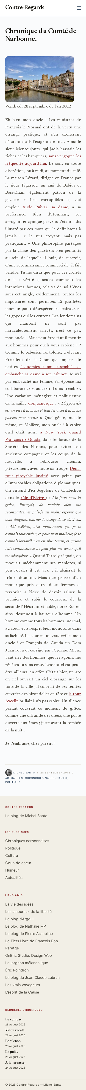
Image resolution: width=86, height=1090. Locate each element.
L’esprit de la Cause (22, 992)
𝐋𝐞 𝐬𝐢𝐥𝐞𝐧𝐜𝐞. (13, 1041)
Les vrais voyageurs (22, 984)
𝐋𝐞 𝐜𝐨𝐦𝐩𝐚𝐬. (13, 1019)
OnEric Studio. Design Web (28, 955)
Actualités (14, 778)
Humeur (12, 870)
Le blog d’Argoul (19, 919)
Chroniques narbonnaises (46, 778)
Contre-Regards (24, 8)
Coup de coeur (18, 863)
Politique (13, 782)
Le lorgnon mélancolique (26, 962)
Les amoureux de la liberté (28, 911)
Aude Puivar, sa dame (45, 207)
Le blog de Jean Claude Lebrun (32, 977)
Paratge (12, 948)
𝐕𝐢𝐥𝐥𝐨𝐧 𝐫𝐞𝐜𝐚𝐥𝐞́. (15, 1030)
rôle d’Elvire (33, 498)
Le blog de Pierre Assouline (29, 933)
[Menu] (79, 8)
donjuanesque (41, 404)
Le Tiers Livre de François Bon (31, 941)
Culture (11, 855)
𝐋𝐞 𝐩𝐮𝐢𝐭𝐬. (11, 1052)
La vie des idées (19, 904)
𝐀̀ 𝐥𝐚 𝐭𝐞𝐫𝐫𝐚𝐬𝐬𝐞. (15, 1063)
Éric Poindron (17, 970)
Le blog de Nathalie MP (25, 926)
